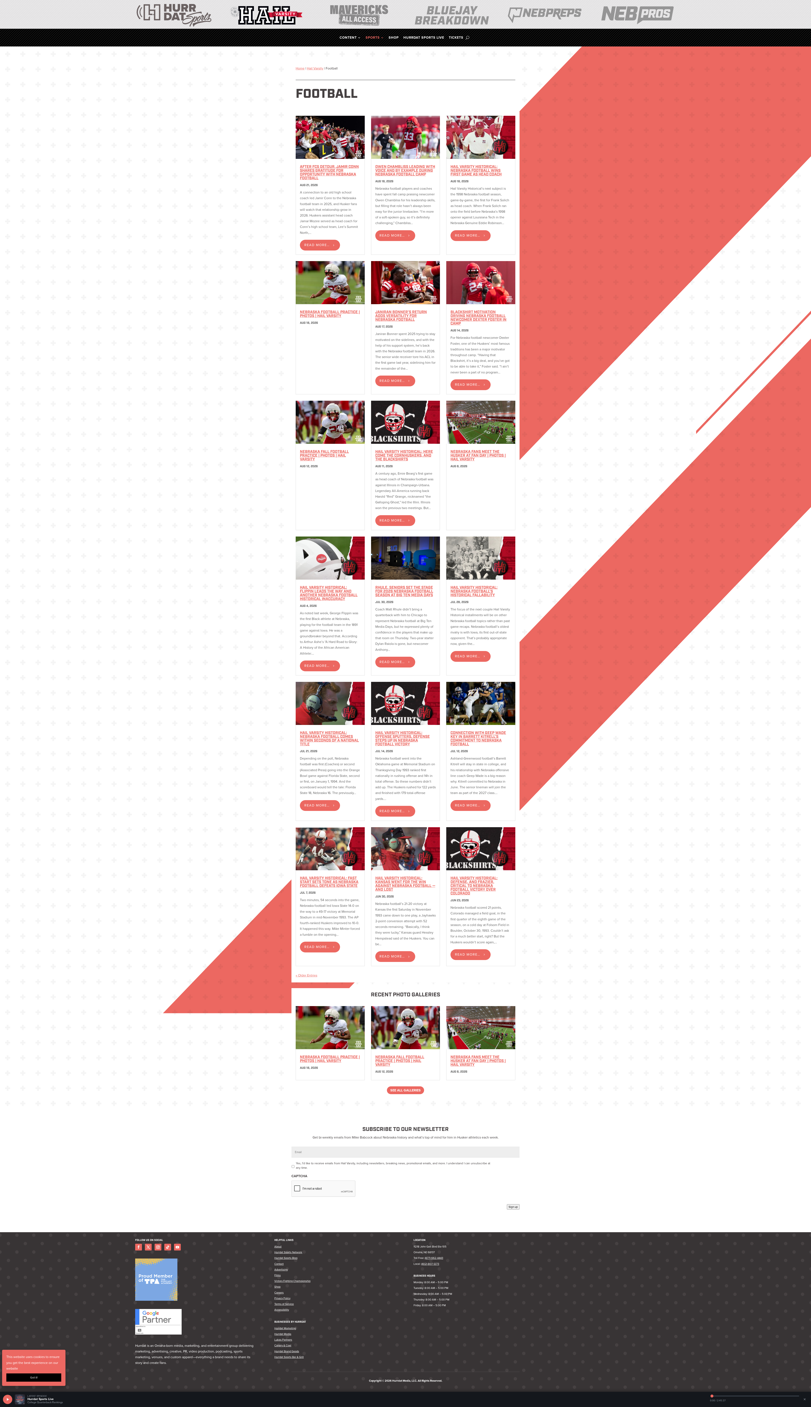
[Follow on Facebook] (138, 1247)
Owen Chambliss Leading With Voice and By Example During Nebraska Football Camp (405, 171)
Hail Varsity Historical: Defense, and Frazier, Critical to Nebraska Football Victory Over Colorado (474, 886)
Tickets (456, 38)
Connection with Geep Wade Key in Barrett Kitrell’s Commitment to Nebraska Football (478, 738)
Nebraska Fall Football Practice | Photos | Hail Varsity (324, 456)
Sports (373, 38)
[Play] (7, 1399)
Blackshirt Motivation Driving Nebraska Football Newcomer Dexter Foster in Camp (478, 318)
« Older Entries (306, 975)
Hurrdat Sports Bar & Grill (289, 1357)
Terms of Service (284, 1304)
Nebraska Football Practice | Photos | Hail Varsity (330, 314)
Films (277, 1275)
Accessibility (281, 1310)
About (278, 1247)
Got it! (34, 1378)
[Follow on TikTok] (167, 1247)
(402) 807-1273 (430, 1264)
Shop (394, 38)
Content (348, 38)
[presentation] (323, 1189)
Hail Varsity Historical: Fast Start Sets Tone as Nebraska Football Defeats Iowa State (329, 882)
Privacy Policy (282, 1298)
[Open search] (467, 37)
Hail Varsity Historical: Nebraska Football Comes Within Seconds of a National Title (329, 738)
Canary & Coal (282, 1345)
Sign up (513, 1207)
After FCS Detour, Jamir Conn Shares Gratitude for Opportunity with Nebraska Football (329, 172)
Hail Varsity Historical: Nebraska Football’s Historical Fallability (474, 591)
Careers (279, 1293)
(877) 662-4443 (434, 1258)
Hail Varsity (315, 68)
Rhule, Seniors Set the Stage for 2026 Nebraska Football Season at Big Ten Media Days (404, 591)
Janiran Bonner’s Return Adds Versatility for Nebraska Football (401, 316)
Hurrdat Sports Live (423, 38)
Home (300, 68)
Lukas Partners (283, 1340)
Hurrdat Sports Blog (285, 1258)
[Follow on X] (148, 1247)
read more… (317, 244)
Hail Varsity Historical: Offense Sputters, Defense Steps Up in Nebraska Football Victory (402, 738)
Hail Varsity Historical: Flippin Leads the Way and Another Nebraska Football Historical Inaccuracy (329, 593)
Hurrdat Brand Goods (286, 1351)
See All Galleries (405, 1090)
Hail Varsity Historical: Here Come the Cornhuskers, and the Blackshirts (404, 456)
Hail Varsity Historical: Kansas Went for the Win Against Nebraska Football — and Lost (405, 884)
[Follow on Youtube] (177, 1247)
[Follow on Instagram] (158, 1247)
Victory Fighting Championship (292, 1281)
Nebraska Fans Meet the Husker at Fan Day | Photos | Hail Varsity (478, 456)
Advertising (281, 1270)
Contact (279, 1264)
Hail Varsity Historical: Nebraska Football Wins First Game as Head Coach (476, 171)
